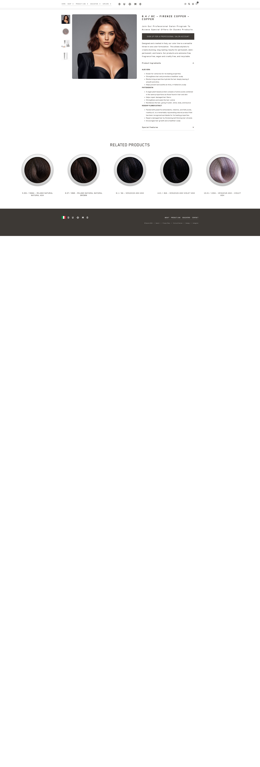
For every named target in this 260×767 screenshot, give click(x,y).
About (167, 217)
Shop (69, 4)
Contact (195, 217)
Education (94, 4)
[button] (168, 63)
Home (64, 4)
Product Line (81, 4)
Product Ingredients (151, 63)
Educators (186, 217)
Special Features (150, 127)
